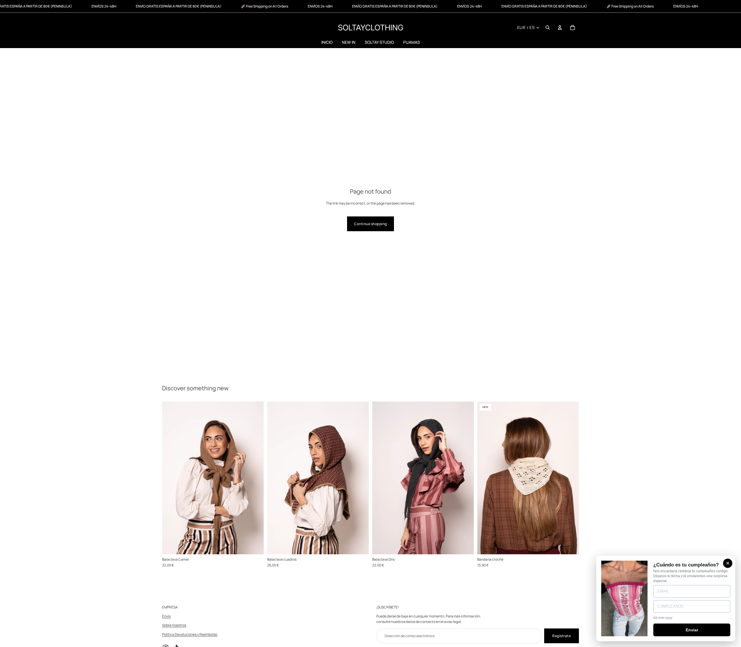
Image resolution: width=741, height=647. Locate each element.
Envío (166, 616)
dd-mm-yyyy (662, 618)
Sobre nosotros (174, 625)
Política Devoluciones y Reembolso (189, 634)
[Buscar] (547, 27)
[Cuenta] (559, 27)
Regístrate (561, 635)
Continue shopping (370, 223)
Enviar (692, 630)
